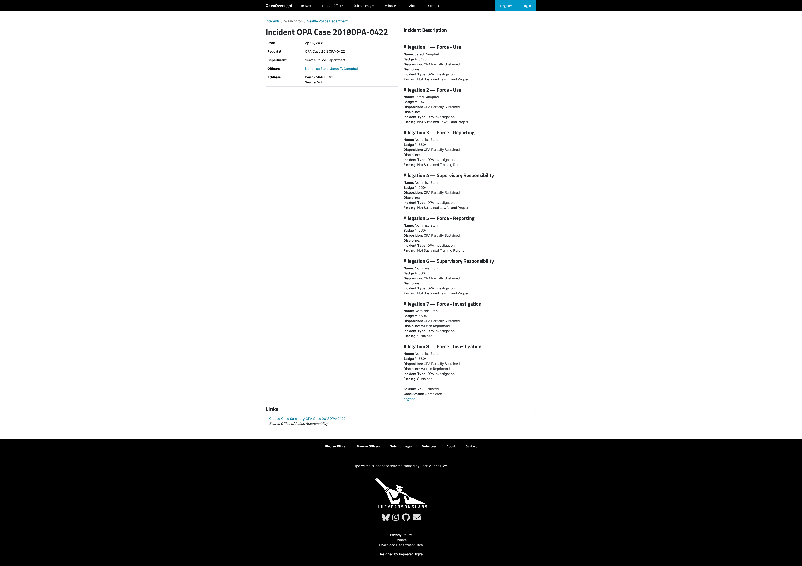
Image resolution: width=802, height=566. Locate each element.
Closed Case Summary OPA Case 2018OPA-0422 (307, 419)
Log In (527, 5)
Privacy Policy (401, 535)
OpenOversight (279, 5)
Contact (433, 5)
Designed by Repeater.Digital (401, 554)
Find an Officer (332, 5)
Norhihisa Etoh (316, 68)
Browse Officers (368, 446)
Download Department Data (401, 545)
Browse (306, 5)
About (413, 5)
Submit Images (363, 5)
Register (506, 5)
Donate (401, 540)
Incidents (273, 21)
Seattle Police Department (327, 21)
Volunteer (392, 5)
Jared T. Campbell (344, 68)
